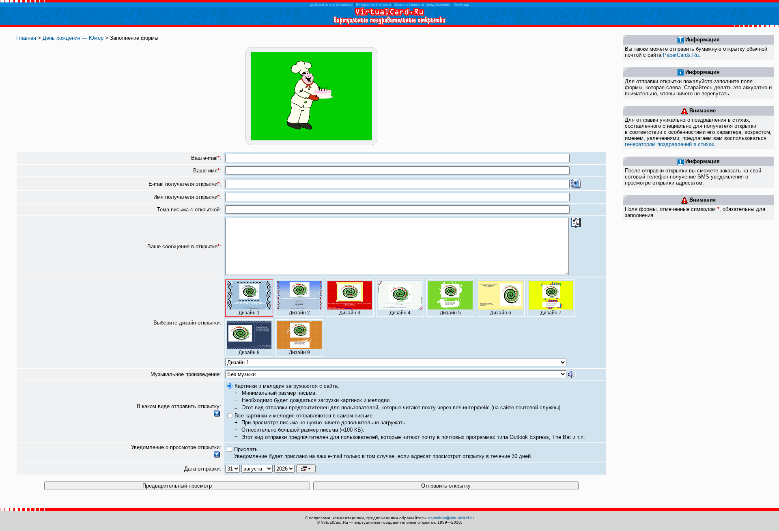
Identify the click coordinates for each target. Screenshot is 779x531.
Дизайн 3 (349, 312)
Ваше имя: (207, 171)
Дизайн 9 (299, 352)
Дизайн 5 (450, 312)
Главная (26, 38)
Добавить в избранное (331, 4)
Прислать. (246, 449)
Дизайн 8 (249, 352)
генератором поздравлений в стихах (669, 144)
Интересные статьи (373, 4)
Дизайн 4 (400, 312)
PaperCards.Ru (681, 55)
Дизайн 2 (299, 312)
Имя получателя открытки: (187, 197)
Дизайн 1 (249, 312)
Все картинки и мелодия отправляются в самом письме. (304, 416)
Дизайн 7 (551, 312)
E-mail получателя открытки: (184, 184)
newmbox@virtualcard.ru (451, 518)
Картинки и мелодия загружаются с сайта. (287, 386)
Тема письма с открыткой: (189, 209)
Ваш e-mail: (206, 158)
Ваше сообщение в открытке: (184, 246)
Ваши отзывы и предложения (422, 4)
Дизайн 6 (500, 312)
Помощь (461, 4)
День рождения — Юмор (73, 38)
